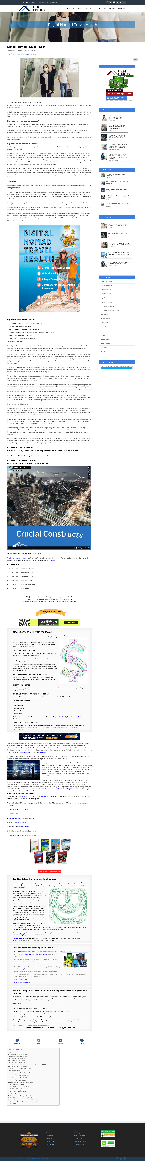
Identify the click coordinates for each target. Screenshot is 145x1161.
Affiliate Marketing (21, 748)
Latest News (108, 185)
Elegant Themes (30, 1158)
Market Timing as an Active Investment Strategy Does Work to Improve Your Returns (34, 1100)
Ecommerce (104, 314)
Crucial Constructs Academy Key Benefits (21, 1098)
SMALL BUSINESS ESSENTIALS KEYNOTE (117, 189)
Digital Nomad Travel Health (20, 581)
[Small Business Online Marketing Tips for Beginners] (103, 197)
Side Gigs (112, 8)
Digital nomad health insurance (18, 1058)
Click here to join (17, 938)
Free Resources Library (80, 1141)
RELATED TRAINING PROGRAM (18, 1066)
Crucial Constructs (106, 294)
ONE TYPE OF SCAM (17, 1088)
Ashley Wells (12, 50)
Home (48, 1130)
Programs (89, 8)
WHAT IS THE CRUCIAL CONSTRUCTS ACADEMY (23, 1068)
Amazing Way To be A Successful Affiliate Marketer (43, 2)
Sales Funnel (25, 809)
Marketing (108, 199)
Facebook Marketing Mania (17, 822)
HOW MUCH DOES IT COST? (19, 1092)
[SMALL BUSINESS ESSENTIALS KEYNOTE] (103, 190)
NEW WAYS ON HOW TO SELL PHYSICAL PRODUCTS (117, 182)
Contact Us (49, 1135)
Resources (121, 8)
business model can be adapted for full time (35, 954)
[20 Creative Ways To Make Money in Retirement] (103, 175)
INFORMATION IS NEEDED (18, 1084)
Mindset (103, 335)
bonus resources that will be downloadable (35, 796)
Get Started (104, 323)
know (53, 1022)
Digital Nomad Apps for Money (21, 573)
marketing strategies (39, 914)
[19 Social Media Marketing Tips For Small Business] (103, 204)
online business (37, 635)
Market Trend (22, 1011)
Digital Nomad (101, 8)
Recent (79, 8)
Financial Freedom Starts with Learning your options (26, 1102)
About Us (49, 1133)
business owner (28, 677)
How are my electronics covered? (18, 1056)
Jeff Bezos (32, 882)
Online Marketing (63, 725)
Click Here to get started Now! (22, 982)
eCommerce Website (27, 818)
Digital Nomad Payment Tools (21, 577)
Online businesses (27, 886)
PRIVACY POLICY (50, 1144)
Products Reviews (79, 1144)
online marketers (22, 717)
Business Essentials (106, 285)
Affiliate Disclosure (79, 1147)
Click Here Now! (36, 554)
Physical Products (106, 339)
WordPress (46, 1158)
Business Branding (14, 814)
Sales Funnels (24, 827)
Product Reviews (105, 343)
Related (15, 1103)
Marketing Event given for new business (72, 717)
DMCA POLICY (50, 1141)
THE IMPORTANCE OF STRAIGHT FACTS (21, 1086)
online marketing (64, 784)
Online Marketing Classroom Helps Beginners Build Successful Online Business (32, 1064)
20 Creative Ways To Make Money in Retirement (116, 174)
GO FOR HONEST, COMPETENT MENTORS (22, 1090)
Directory (68, 8)
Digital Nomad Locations (108, 306)
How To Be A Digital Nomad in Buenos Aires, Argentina (117, 366)
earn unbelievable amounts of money (39, 690)
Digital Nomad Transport (19, 588)
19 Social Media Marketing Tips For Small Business (118, 204)
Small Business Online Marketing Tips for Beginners (118, 196)
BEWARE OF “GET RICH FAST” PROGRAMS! (21, 1082)
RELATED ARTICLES (14, 1070)
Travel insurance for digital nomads (19, 1054)
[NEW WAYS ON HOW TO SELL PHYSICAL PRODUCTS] (103, 183)
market (58, 886)
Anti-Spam (49, 1138)
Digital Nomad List (33, 50)
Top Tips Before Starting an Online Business (22, 1096)
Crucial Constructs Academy (18, 558)
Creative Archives (23, 50)
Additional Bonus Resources (17, 1094)
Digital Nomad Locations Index (110, 310)
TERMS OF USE (50, 1147)
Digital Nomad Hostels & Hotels (21, 569)
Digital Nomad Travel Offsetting (22, 584)
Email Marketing (105, 318)
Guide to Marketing (27, 835)
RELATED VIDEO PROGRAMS (17, 1063)
